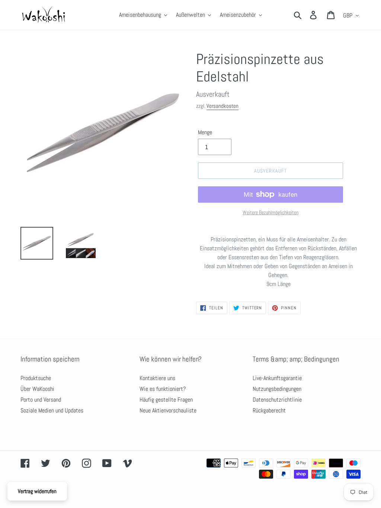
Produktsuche (35, 378)
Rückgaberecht (269, 410)
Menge (205, 132)
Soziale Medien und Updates (51, 410)
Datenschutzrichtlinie (277, 399)
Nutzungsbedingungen (277, 389)
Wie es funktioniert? (163, 389)
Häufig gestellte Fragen (166, 399)
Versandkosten (222, 105)
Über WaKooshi (37, 389)
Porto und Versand (40, 399)
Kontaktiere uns (157, 378)
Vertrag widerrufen (37, 491)
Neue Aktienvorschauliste (168, 410)
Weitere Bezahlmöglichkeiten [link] (270, 212)
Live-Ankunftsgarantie (277, 378)
